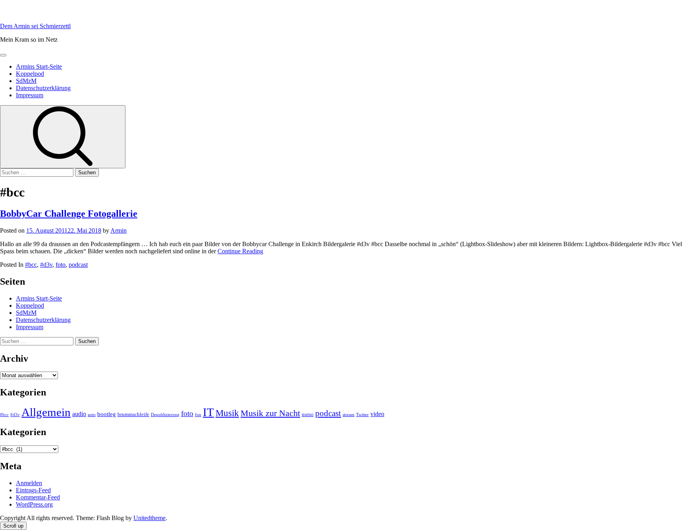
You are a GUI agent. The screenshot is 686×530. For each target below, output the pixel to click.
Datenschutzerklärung (43, 88)
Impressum (29, 95)
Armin (118, 230)
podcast (78, 264)
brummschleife (133, 414)
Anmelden (29, 483)
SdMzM (26, 80)
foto (61, 264)
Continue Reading (240, 251)
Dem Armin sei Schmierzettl (35, 26)
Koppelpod (30, 73)
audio (79, 414)
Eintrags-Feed (33, 490)
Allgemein (46, 412)
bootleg (106, 414)
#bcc (31, 264)
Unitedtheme (149, 518)
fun (198, 414)
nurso (308, 414)
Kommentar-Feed (38, 497)
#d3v (46, 264)
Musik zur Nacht (270, 413)
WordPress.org (34, 504)
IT (208, 412)
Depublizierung (165, 414)
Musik (227, 413)
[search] (62, 136)
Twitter (362, 414)
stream (349, 414)
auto (92, 414)
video (377, 414)
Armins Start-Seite (39, 66)
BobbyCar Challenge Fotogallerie (68, 213)
